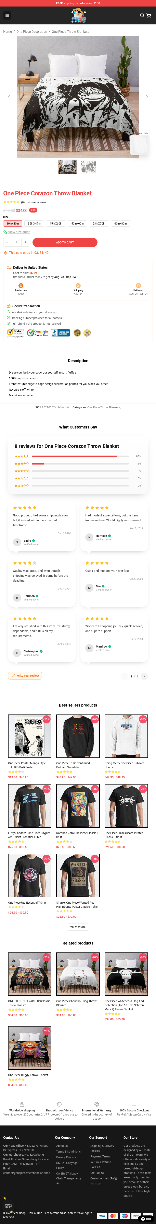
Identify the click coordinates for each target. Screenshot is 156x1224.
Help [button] (148, 1218)
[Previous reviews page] (124, 676)
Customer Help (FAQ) (103, 1178)
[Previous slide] (9, 97)
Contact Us (97, 1172)
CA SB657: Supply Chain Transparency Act (68, 1178)
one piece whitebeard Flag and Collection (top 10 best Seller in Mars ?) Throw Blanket (124, 1005)
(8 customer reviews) (34, 202)
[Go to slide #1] (67, 167)
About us (62, 1145)
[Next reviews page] (144, 676)
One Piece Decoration (31, 32)
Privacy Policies (66, 1157)
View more (78, 927)
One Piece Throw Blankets (70, 32)
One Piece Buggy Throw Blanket (28, 1075)
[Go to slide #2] (88, 167)
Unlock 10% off (8, 1206)
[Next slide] (146, 97)
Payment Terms (100, 1156)
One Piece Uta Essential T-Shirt (27, 902)
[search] (142, 15)
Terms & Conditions (68, 1151)
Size (6, 217)
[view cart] (148, 15)
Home (7, 32)
